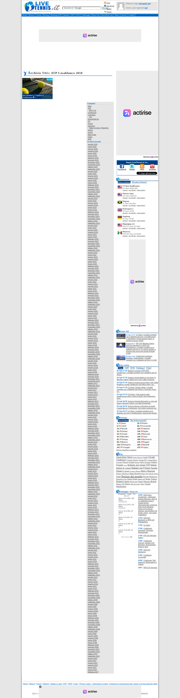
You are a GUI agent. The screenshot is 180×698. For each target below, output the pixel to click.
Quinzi (125, 479)
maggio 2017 (93, 395)
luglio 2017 (92, 390)
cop (90, 117)
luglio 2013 (92, 498)
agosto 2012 (92, 523)
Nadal (118, 477)
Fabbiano (137, 462)
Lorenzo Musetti (135, 471)
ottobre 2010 (93, 573)
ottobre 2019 (93, 329)
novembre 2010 (94, 571)
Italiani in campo (123, 468)
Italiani (66, 15)
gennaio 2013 (93, 512)
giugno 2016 (93, 420)
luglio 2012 (92, 525)
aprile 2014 (92, 478)
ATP (72, 15)
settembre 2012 (94, 521)
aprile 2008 (92, 640)
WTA (78, 15)
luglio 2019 (92, 336)
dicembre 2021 (93, 271)
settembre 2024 (94, 196)
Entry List (96, 15)
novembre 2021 (94, 273)
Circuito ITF (142, 460)
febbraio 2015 (93, 456)
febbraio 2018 (93, 374)
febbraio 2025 (93, 185)
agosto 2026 (92, 144)
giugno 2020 (93, 311)
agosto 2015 (92, 442)
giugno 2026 (93, 149)
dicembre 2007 (93, 650)
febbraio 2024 (93, 212)
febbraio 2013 (93, 510)
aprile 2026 (92, 153)
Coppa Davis (152, 460)
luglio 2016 (92, 417)
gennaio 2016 (93, 431)
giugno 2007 (93, 663)
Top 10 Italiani (123, 420)
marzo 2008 (92, 643)
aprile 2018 (92, 370)
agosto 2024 (92, 199)
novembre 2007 (94, 652)
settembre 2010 (94, 575)
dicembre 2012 (93, 514)
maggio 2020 (93, 314)
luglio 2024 (92, 201)
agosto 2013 (92, 496)
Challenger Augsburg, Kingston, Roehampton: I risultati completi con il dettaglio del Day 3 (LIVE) (141, 358)
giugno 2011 (92, 555)
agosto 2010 (92, 577)
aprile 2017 (92, 397)
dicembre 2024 (93, 190)
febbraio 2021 (93, 293)
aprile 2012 (92, 532)
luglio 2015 (92, 444)
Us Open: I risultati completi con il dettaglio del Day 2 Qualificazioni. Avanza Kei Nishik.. (137, 412)
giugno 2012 (93, 528)
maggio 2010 (93, 584)
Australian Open (124, 457)
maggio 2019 (93, 341)
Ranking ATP (141, 479)
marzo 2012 (92, 535)
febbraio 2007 (93, 672)
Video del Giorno (135, 484)
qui (146, 8)
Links (76, 684)
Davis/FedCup (93, 119)
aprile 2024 (92, 208)
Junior (90, 132)
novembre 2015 (94, 435)
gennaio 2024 (93, 214)
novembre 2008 (94, 625)
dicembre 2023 (93, 217)
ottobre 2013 (93, 492)
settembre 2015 (94, 440)
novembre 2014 (94, 462)
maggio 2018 (93, 368)
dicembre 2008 (93, 622)
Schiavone (134, 482)
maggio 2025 (93, 178)
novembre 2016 (94, 408)
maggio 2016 (93, 422)
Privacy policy (85, 684)
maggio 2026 (93, 151)
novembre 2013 (94, 489)
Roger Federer (151, 479)
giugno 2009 (93, 609)
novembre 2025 (94, 165)
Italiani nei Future (140, 467)
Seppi (140, 481)
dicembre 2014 (93, 460)
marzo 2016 (92, 426)
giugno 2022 (93, 257)
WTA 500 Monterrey (144, 551)
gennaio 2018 (93, 377)
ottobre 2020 (93, 302)
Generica (91, 126)
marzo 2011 (92, 562)
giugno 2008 (93, 636)
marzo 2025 (92, 183)
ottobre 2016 (93, 411)
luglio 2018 (92, 363)
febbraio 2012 (93, 537)
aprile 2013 (92, 505)
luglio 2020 (92, 309)
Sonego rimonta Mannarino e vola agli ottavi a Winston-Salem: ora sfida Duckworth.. (137, 402)
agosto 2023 (92, 226)
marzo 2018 (92, 372)
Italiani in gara (56, 684)
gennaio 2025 (93, 187)
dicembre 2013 (93, 487)
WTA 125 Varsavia (150, 568)
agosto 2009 (92, 604)
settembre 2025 (94, 169)
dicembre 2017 (93, 379)
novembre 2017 (94, 381)
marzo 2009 (92, 616)
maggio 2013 (93, 503)
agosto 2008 (92, 631)
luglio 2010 (92, 580)
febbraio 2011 (93, 564)
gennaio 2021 (93, 296)
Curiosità (119, 462)
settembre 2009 (94, 602)
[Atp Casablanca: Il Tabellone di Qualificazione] (37, 88)
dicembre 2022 (93, 244)
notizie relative (141, 190)
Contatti (131, 15)
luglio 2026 (92, 147)
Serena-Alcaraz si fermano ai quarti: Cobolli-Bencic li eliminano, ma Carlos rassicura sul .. (137, 407)
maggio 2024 (93, 205)
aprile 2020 (92, 316)
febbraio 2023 (93, 239)
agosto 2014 (92, 469)
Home (25, 684)
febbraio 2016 (93, 429)
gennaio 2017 (93, 404)
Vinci (142, 484)
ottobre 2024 (93, 194)
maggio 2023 (93, 232)
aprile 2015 (92, 451)
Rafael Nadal (132, 479)
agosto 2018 (92, 361)
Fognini (119, 465)
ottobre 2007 (93, 654)
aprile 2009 (92, 613)
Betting (46, 15)
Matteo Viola (144, 473)
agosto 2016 (92, 415)
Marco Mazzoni (148, 471)
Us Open (126, 484)
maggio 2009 (93, 611)
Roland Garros (122, 481)
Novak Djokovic (150, 476)
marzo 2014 (92, 480)
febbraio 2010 (93, 591)
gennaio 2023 (93, 241)
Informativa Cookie (100, 684)
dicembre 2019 (93, 325)
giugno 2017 (93, 392)
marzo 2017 (92, 399)
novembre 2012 (94, 516)
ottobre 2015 (93, 438)
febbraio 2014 (93, 483)
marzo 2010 (92, 589)
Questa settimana (124, 182)
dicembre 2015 (93, 433)
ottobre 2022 (93, 248)
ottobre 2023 (93, 221)
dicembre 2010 (93, 568)
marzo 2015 (92, 453)
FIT (89, 121)
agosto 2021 (92, 280)
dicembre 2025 (93, 162)
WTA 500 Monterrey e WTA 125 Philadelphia (146, 520)
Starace (119, 484)
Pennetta (119, 479)
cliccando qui (144, 4)
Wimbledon (121, 486)
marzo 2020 (92, 318)
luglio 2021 (92, 282)
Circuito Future (132, 460)
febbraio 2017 (93, 401)
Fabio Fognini (145, 462)
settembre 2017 (94, 386)
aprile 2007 (92, 668)
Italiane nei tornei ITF (139, 465)
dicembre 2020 (93, 298)
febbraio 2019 (93, 347)
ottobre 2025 (93, 167)
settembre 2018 (94, 359)
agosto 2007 (92, 659)
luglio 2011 (92, 553)
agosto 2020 (92, 307)
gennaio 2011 (93, 566)
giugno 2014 (93, 474)
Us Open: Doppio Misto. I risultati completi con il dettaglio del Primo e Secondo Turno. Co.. (137, 389)
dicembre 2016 (93, 406)
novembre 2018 (94, 354)
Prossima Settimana (139, 182)
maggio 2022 (93, 259)
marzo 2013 (92, 507)
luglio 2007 (92, 661)
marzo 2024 (92, 210)
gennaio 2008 (93, 647)
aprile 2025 (92, 181)
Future (90, 124)
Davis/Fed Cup (107, 15)
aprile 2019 (92, 343)
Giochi (123, 15)
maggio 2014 (93, 476)
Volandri (147, 484)
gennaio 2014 (93, 485)
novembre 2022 (94, 246)
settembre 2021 (94, 277)
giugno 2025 (93, 176)
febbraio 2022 (93, 266)
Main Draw (92, 135)
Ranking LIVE (56, 15)
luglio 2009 (92, 607)
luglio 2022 (92, 255)
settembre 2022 (94, 250)
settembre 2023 (94, 223)
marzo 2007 (92, 670)
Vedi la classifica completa (126, 450)
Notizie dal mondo (131, 476)
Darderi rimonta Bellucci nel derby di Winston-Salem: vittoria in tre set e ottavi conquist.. (136, 379)
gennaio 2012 (93, 539)
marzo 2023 (92, 237)
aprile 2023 (92, 235)
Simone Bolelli (149, 481)
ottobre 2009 (93, 600)
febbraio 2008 (93, 645)
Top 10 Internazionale (138, 420)
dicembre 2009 (93, 595)
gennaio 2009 (93, 620)
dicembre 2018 (93, 352)
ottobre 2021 (93, 275)
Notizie (31, 15)
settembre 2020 (94, 305)
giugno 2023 (93, 230)
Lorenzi (126, 471)
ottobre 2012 (93, 519)
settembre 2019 (94, 332)
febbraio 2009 (93, 618)
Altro (89, 106)
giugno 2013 (93, 501)
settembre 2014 (94, 467)
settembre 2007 (94, 656)
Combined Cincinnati (144, 556)
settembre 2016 (94, 413)
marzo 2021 (92, 291)
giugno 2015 (93, 447)
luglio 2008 (92, 634)
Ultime (120, 368)
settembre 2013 (94, 494)
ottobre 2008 (93, 627)
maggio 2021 (93, 286)
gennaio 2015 (93, 458)
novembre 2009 (94, 598)
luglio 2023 (92, 228)
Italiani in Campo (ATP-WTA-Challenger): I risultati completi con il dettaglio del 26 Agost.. (137, 373)
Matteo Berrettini (135, 474)
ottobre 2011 (92, 546)
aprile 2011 (92, 559)
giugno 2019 (93, 338)
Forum (109, 12)
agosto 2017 (92, 388)
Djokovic (125, 462)
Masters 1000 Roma (122, 473)
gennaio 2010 (93, 593)
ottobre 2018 (93, 356)
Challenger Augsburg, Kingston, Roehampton (146, 530)
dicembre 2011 (93, 541)
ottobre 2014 (93, 465)
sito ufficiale (132, 190)
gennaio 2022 (93, 268)
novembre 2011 (94, 544)
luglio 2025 (92, 174)
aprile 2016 (92, 424)
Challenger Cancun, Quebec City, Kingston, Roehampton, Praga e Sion (147, 544)
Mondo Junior (153, 473)
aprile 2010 (92, 586)
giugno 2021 (93, 284)
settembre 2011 (94, 548)
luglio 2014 (92, 471)
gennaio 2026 (93, 160)
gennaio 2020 (93, 323)
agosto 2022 (92, 253)
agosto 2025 (92, 171)
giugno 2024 (93, 203)
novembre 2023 (94, 219)
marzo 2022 (92, 264)
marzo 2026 (92, 156)
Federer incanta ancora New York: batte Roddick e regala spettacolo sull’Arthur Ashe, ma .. (137, 384)
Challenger (86, 15)
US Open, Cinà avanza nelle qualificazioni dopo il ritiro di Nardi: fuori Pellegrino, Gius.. (136, 396)
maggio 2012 (93, 530)
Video (117, 15)
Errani (131, 462)
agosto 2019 (92, 334)
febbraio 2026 (93, 158)
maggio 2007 (93, 665)
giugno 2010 (93, 582)
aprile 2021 (92, 289)
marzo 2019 (92, 345)
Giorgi (125, 465)
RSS (108, 3)
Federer (154, 462)
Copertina (91, 115)
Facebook (110, 6)
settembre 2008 (94, 629)
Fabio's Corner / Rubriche (99, 128)
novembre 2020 (94, 300)
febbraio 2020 (93, 320)
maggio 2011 (93, 557)
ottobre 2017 (93, 383)
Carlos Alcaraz (137, 457)
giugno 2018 (93, 365)
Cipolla (145, 457)
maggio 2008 (93, 638)
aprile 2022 (92, 262)
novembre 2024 (94, 192)
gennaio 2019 (93, 350)
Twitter (109, 9)
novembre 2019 (94, 327)
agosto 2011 (92, 550)
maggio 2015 (93, 449)
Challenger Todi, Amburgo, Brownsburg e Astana (147, 562)
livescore (125, 190)
